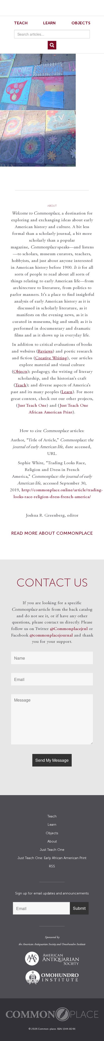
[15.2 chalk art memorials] (52, 110)
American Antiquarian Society (39, 944)
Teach (21, 23)
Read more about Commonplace (52, 533)
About (52, 841)
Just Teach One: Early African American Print (52, 858)
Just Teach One (32, 405)
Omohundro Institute (73, 944)
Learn (49, 23)
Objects (80, 23)
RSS (52, 866)
